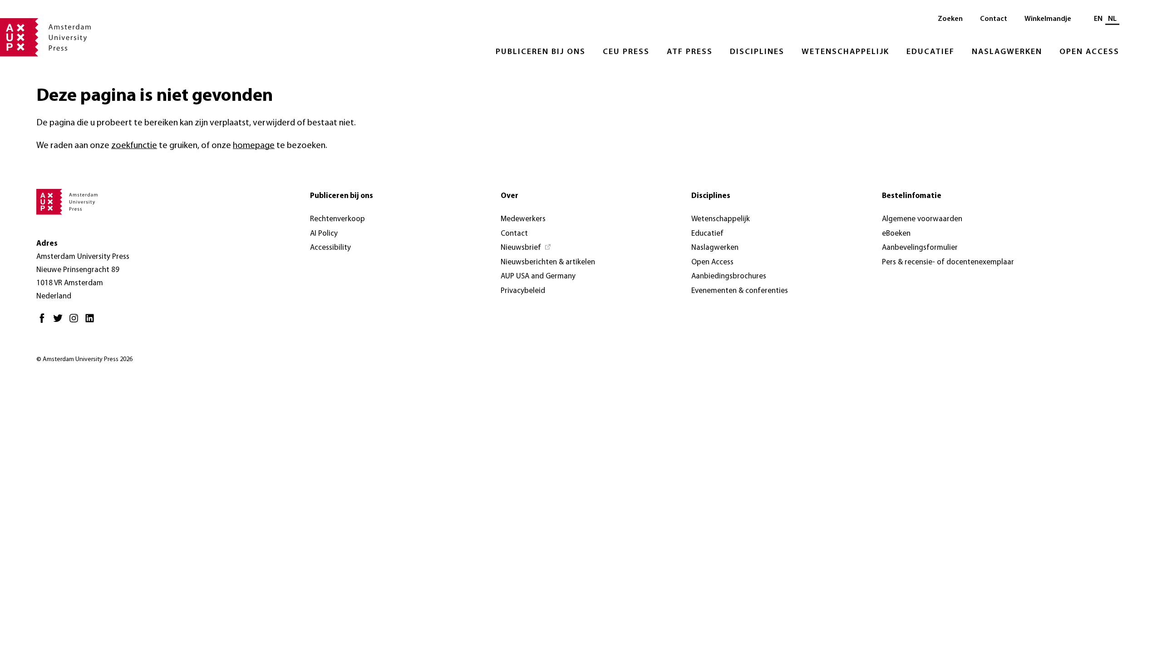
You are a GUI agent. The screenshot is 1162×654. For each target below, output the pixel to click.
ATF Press (690, 52)
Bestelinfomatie (911, 196)
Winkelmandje (1047, 19)
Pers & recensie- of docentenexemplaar (948, 262)
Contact (993, 19)
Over (509, 196)
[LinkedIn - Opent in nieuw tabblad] (92, 322)
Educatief (930, 52)
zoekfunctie (134, 145)
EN (1098, 19)
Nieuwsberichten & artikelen (548, 262)
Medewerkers (523, 219)
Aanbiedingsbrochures (728, 276)
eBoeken (896, 234)
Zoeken (950, 19)
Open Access (1089, 52)
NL (1112, 19)
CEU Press (626, 52)
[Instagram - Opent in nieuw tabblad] (76, 322)
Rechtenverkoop (337, 219)
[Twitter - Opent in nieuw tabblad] (60, 322)
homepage (254, 145)
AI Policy (324, 234)
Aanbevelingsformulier (920, 248)
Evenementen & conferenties (739, 291)
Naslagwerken (1007, 52)
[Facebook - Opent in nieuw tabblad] (44, 322)
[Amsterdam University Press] (45, 38)
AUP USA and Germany (538, 276)
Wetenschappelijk (845, 52)
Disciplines (757, 52)
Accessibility (330, 248)
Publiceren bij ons (541, 52)
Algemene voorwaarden (922, 219)
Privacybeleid (523, 291)
